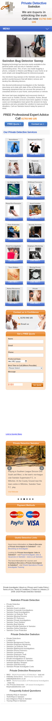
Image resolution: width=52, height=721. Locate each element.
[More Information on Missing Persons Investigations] (35, 274)
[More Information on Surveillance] (13, 146)
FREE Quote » (14, 124)
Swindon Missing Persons (16, 616)
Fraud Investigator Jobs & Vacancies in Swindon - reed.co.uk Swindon (25, 555)
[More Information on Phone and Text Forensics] (13, 210)
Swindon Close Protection (16, 630)
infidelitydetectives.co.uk (16, 678)
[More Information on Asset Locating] (35, 210)
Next (41, 468)
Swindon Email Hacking (15, 656)
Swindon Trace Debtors (15, 622)
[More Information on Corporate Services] (35, 168)
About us (22, 587)
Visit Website (13, 492)
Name (10, 339)
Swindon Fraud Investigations (18, 612)
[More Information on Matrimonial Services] (13, 168)
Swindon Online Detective (16, 628)
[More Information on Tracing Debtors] (13, 274)
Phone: (11, 352)
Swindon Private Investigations (18, 620)
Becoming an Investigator (18, 548)
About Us (10, 606)
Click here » (13, 154)
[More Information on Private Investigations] (35, 295)
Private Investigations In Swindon (19, 658)
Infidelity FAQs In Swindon (16, 695)
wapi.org (11, 682)
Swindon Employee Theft (16, 654)
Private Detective (13, 604)
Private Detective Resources (25, 670)
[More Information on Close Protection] (13, 232)
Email (10, 346)
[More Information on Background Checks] (35, 146)
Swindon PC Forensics (15, 618)
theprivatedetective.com (15, 686)
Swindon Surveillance (15, 652)
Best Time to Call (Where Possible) (22, 366)
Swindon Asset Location (15, 608)
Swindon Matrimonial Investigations (20, 648)
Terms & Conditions (22, 589)
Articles (44, 589)
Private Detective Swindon (25, 634)
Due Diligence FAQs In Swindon (19, 699)
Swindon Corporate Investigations (19, 610)
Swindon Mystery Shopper (16, 662)
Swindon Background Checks (18, 642)
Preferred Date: (14, 359)
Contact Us (10, 640)
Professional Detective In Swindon (19, 660)
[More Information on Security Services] (35, 232)
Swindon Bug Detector (15, 624)
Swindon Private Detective (25, 600)
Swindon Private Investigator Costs (20, 666)
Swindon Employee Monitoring (18, 644)
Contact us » (37, 124)
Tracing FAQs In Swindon (16, 701)
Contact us (35, 589)
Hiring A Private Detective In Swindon (21, 626)
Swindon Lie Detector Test (16, 614)
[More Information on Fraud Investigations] (13, 253)
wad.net (41, 674)
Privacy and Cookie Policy (38, 587)
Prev (9, 468)
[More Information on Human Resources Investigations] (13, 295)
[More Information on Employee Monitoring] (35, 253)
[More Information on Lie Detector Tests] (13, 189)
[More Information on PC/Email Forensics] (35, 189)
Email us (25, 324)
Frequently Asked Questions (25, 690)
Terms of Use (8, 589)
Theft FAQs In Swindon (15, 697)
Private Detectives (13, 638)
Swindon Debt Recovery (16, 664)
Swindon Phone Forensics (16, 650)
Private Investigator (10, 587)
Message (12, 372)
